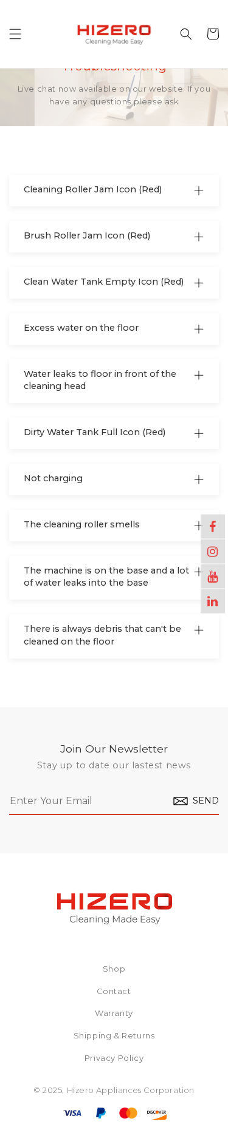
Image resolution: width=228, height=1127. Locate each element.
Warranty (114, 1014)
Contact (114, 992)
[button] (15, 34)
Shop (114, 969)
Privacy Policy (114, 1059)
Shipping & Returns (114, 1036)
